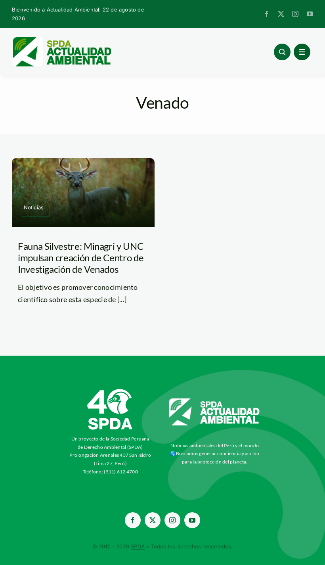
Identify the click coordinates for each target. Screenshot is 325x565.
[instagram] (295, 14)
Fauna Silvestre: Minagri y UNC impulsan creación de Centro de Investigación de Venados (80, 257)
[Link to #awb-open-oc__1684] (302, 52)
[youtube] (310, 14)
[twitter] (281, 14)
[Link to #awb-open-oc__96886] (282, 52)
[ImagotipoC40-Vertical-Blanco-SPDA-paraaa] (110, 391)
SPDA (138, 546)
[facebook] (267, 14)
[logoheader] (61, 39)
